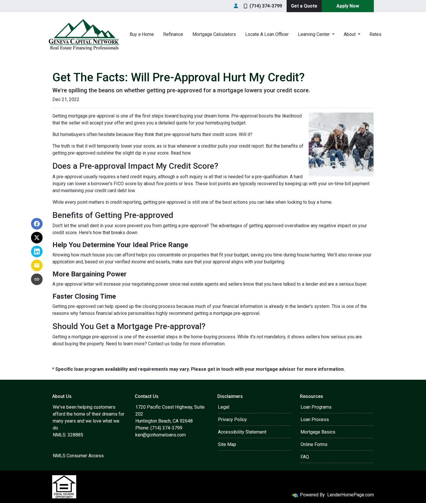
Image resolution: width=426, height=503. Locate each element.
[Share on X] (37, 237)
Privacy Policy (232, 419)
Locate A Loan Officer (267, 34)
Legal (223, 407)
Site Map (227, 444)
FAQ (305, 457)
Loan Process (315, 419)
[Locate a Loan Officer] (236, 6)
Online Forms (314, 444)
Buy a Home (142, 34)
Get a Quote (304, 6)
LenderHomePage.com (350, 495)
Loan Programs (316, 407)
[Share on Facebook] (37, 224)
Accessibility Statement (242, 432)
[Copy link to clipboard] (37, 279)
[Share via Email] (37, 265)
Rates (375, 34)
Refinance (173, 34)
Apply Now (347, 6)
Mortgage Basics (318, 432)
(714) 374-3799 (266, 6)
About (350, 34)
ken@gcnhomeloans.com (160, 435)
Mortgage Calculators (214, 34)
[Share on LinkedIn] (37, 251)
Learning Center (314, 34)
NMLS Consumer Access (78, 455)
